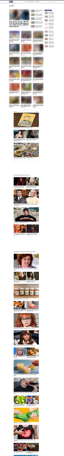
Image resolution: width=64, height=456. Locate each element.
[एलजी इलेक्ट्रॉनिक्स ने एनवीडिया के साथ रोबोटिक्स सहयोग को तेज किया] (46, 28)
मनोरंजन (29, 1)
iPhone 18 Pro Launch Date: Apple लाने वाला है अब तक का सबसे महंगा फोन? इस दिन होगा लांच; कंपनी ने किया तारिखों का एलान (51, 35)
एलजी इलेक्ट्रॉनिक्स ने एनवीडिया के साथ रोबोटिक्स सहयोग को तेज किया (51, 27)
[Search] (52, 1)
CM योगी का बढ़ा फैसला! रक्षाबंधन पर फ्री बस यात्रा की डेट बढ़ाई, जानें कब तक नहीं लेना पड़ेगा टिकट (26, 53)
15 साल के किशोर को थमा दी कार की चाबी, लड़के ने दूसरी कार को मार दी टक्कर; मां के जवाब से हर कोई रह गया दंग (38, 106)
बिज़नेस (32, 1)
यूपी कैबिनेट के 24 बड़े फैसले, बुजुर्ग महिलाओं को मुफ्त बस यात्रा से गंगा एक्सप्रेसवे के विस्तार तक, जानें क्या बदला (38, 26)
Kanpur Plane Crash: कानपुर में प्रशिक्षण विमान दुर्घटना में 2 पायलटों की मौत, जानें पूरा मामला (39, 11)
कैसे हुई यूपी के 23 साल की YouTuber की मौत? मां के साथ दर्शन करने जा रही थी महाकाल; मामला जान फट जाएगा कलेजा (39, 22)
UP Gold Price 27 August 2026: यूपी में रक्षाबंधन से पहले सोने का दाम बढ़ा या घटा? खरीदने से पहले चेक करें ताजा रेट (39, 15)
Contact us (37, 1)
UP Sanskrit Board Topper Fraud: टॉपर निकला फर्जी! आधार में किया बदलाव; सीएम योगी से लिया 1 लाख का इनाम (14, 79)
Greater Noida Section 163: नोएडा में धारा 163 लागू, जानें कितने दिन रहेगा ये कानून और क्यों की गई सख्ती (26, 66)
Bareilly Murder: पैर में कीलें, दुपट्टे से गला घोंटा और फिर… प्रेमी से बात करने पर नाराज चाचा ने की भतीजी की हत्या (14, 106)
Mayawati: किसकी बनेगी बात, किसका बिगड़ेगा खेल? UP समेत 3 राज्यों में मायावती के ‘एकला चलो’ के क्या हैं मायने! (14, 40)
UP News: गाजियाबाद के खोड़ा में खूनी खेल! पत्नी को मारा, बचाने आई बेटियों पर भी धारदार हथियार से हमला (37, 93)
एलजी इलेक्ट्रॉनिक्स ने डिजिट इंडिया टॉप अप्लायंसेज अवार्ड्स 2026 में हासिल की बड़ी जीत (51, 24)
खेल (34, 1)
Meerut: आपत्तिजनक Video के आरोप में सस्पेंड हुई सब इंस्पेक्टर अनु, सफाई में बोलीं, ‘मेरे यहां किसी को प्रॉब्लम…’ (14, 66)
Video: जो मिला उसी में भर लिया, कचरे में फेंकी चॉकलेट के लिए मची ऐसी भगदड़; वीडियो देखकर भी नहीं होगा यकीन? (26, 40)
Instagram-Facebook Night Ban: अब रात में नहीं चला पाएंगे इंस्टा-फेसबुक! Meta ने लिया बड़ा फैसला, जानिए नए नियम (51, 46)
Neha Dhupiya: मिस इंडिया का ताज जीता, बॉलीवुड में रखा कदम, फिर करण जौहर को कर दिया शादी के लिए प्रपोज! (51, 42)
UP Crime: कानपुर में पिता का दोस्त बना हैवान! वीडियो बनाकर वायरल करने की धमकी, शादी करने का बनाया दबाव (14, 53)
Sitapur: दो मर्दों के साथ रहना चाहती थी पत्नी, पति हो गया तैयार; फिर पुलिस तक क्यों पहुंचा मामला (38, 79)
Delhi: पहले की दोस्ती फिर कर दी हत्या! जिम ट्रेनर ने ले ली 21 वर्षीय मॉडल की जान (51, 16)
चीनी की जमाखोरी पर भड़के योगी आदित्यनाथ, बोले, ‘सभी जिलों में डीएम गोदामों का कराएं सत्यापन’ (14, 92)
